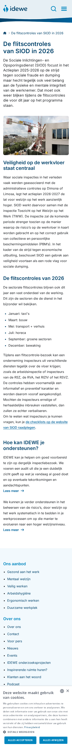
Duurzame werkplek (22, 608)
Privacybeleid (32, 727)
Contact (13, 634)
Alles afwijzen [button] (53, 740)
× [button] (67, 690)
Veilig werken (17, 586)
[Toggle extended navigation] (64, 9)
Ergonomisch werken (23, 600)
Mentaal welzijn (18, 579)
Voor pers (14, 641)
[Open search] (53, 8)
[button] (36, 732)
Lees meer (11, 491)
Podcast (13, 684)
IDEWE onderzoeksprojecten (29, 663)
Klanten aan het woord (24, 677)
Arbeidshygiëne (19, 593)
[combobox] (62, 691)
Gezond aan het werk (23, 572)
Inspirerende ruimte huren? (27, 670)
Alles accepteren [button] (20, 740)
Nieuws (12, 648)
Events (12, 655)
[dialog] (36, 717)
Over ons (14, 627)
